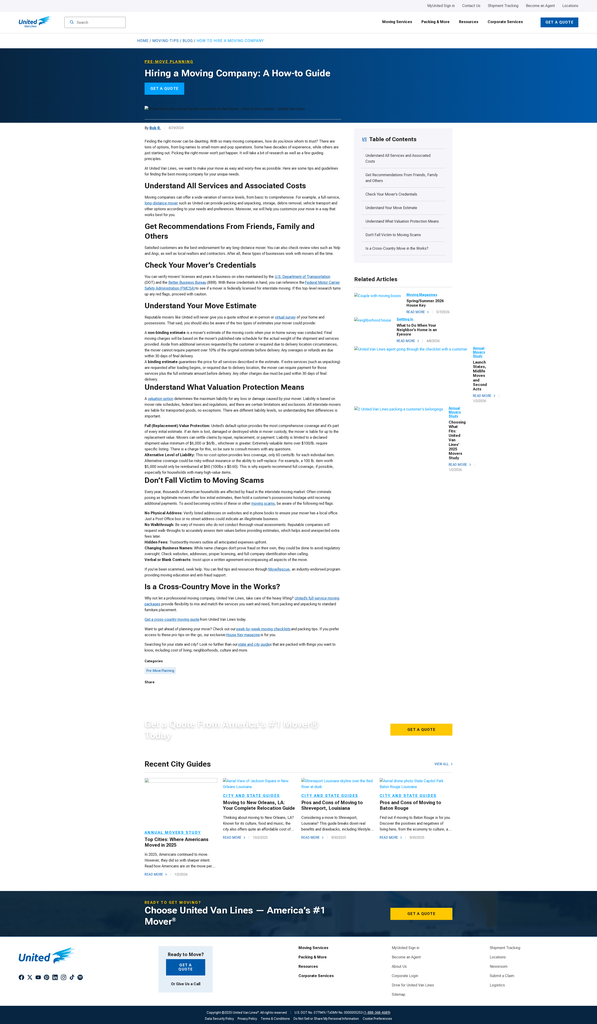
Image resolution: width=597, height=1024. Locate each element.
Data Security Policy (219, 1018)
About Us (399, 966)
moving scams (263, 503)
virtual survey (285, 317)
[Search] (72, 22)
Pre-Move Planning (160, 671)
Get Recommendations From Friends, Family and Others (401, 178)
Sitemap (398, 994)
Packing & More (435, 22)
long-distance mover (161, 203)
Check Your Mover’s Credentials (391, 194)
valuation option (160, 398)
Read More (415, 312)
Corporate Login (405, 976)
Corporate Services (505, 22)
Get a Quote (559, 22)
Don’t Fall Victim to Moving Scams (393, 235)
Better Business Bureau (187, 282)
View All (441, 764)
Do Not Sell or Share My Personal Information (326, 1018)
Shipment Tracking (503, 6)
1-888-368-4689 (376, 1012)
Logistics (497, 985)
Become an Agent (540, 6)
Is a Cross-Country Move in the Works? (398, 248)
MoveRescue (279, 569)
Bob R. (155, 128)
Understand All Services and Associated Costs (397, 158)
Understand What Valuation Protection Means (402, 221)
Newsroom (498, 966)
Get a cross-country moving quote (172, 619)
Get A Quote (421, 729)
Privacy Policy (247, 1018)
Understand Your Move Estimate (392, 208)
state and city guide (254, 644)
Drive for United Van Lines (413, 985)
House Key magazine (243, 635)
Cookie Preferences (377, 1018)
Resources (468, 22)
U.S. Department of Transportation (302, 276)
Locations (570, 6)
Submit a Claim (502, 976)
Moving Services (397, 22)
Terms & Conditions (275, 1018)
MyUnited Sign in (441, 6)
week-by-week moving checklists (263, 629)
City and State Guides (251, 795)
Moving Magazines (421, 295)
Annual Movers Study (479, 352)
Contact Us (471, 6)
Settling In (405, 319)
